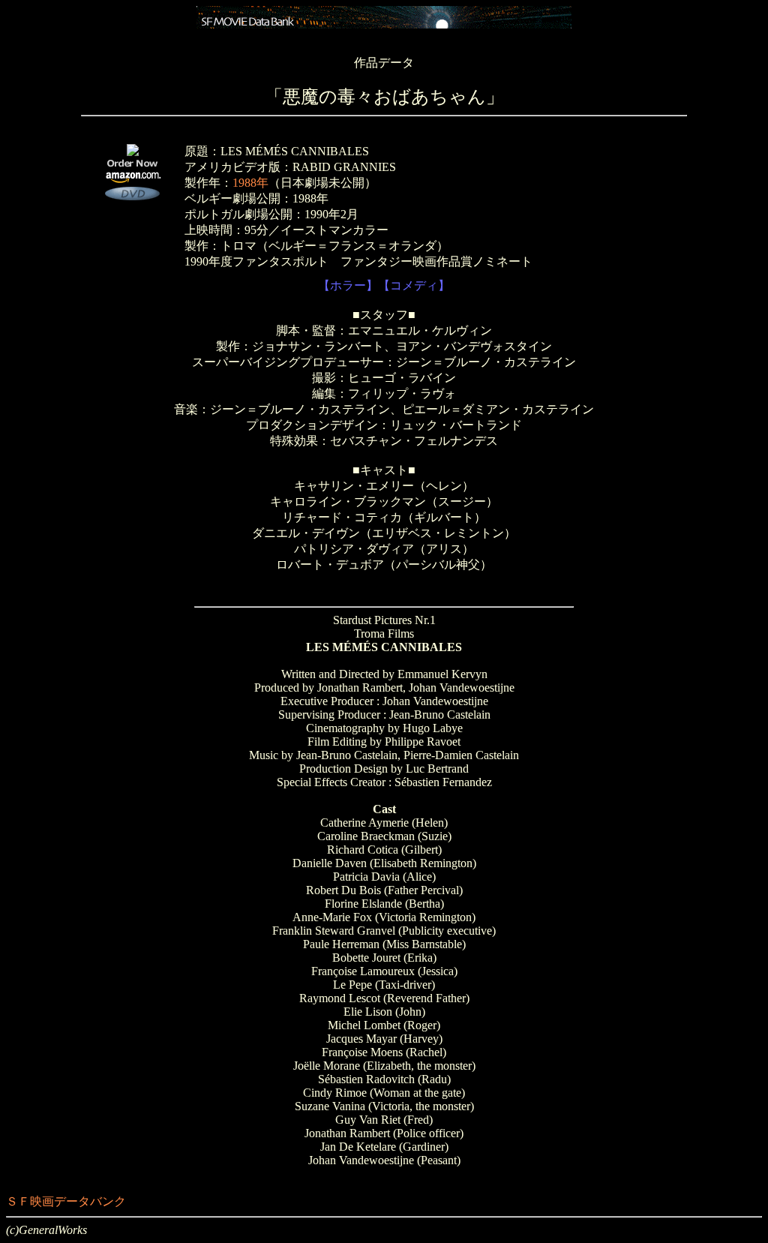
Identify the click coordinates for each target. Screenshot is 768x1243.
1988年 (250, 182)
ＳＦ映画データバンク (66, 1201)
